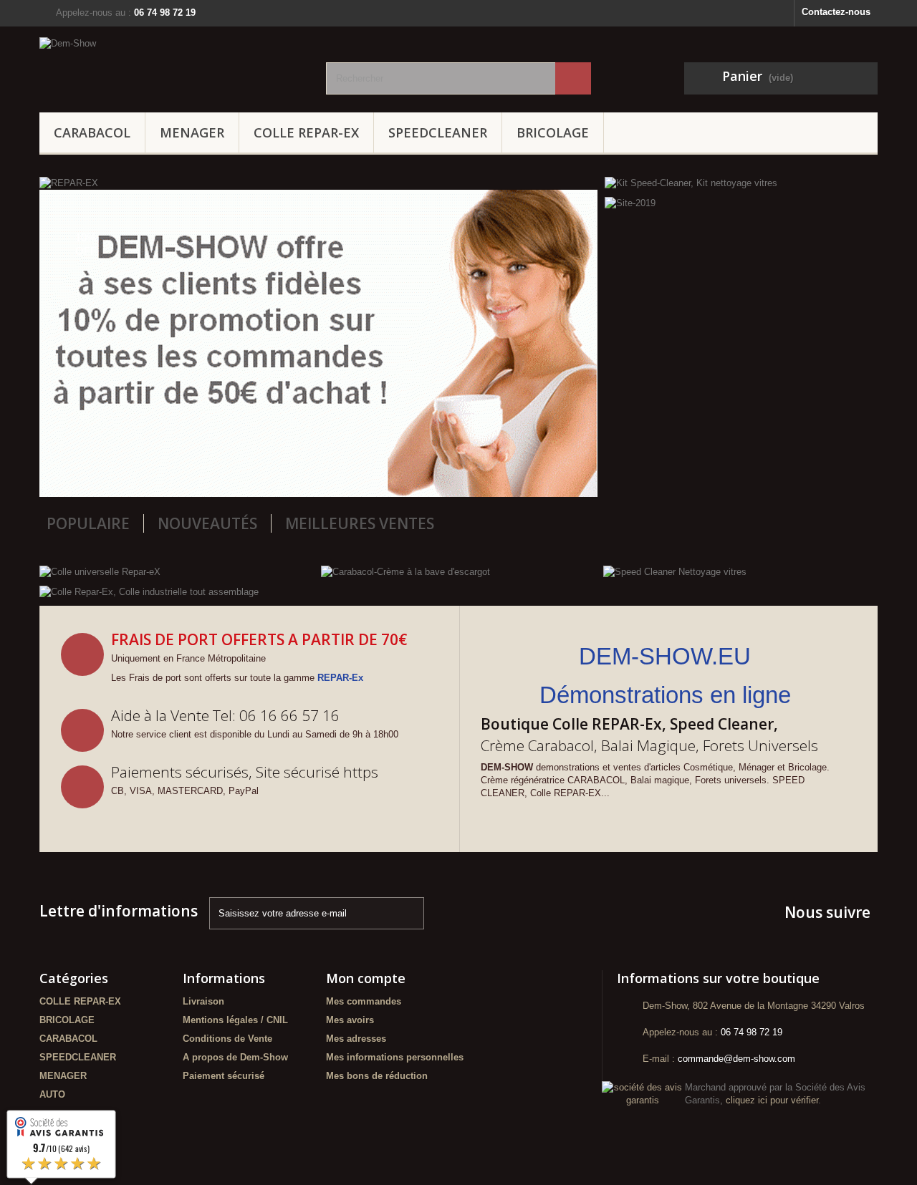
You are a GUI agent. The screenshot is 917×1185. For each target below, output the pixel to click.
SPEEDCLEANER (437, 132)
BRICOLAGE (553, 132)
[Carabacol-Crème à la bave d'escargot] (405, 571)
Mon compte (365, 978)
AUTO (52, 1094)
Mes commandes (363, 1001)
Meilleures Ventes (359, 523)
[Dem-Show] (171, 62)
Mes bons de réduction (377, 1075)
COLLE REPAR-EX (306, 132)
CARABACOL (92, 132)
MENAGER (192, 132)
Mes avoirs (350, 1020)
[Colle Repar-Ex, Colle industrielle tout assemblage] (149, 591)
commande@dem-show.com (736, 1058)
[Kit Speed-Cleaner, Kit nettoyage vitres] (691, 182)
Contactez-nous (836, 11)
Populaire (88, 523)
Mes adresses (356, 1038)
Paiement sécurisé (223, 1075)
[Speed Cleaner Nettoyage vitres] (674, 571)
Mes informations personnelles (395, 1057)
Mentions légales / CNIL (235, 1020)
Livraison (203, 1001)
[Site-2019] (630, 203)
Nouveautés (207, 523)
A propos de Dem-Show (235, 1057)
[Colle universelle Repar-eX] (99, 571)
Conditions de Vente (227, 1038)
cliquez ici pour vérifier (772, 1100)
